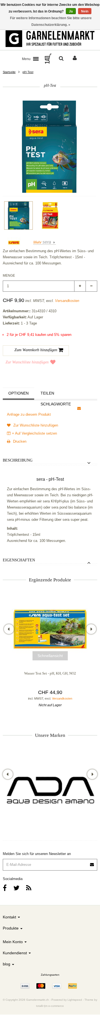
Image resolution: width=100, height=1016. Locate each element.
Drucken (19, 441)
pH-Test (27, 72)
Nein (84, 11)
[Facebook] (5, 888)
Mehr (42, 242)
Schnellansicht (50, 655)
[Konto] (74, 58)
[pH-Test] (18, 215)
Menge (9, 275)
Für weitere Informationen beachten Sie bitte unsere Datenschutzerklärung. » (51, 21)
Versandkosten (67, 301)
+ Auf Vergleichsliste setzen (34, 433)
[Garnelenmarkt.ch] (50, 38)
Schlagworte (56, 404)
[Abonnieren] (50, 862)
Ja (71, 11)
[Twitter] (16, 888)
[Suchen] (61, 58)
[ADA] (50, 791)
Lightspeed (75, 999)
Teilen (47, 393)
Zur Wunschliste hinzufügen (27, 362)
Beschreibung (17, 460)
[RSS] (28, 888)
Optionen (18, 393)
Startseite (9, 72)
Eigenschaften (19, 560)
